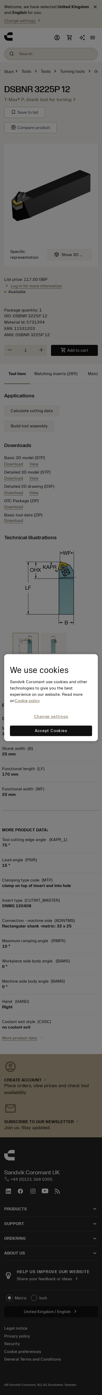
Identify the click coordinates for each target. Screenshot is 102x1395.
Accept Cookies (51, 730)
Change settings (51, 716)
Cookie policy (27, 701)
